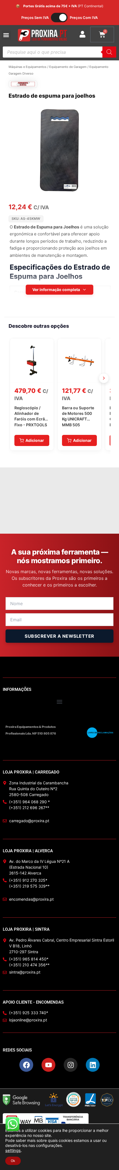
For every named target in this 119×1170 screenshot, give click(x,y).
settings (13, 1150)
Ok (13, 1161)
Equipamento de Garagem (68, 67)
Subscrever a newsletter (59, 636)
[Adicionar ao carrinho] (31, 440)
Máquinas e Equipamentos (27, 67)
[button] (6, 35)
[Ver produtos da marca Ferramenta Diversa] (23, 84)
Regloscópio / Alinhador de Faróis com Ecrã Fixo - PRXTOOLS (30, 416)
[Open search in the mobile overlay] (59, 52)
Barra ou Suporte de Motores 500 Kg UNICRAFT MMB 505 (78, 416)
